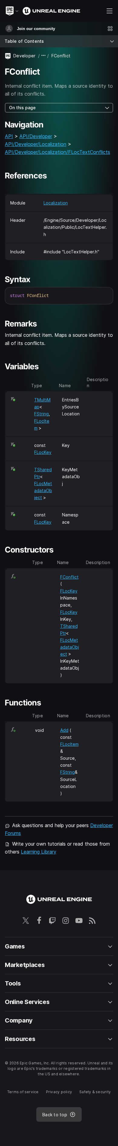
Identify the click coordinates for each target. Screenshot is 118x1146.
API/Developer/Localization (35, 144)
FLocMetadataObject (43, 490)
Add (64, 730)
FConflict (69, 577)
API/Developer (35, 136)
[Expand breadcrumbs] (43, 55)
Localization (56, 202)
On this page (22, 107)
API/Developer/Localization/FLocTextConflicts (57, 152)
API (9, 136)
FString (41, 413)
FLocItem (69, 744)
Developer (24, 55)
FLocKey (42, 452)
